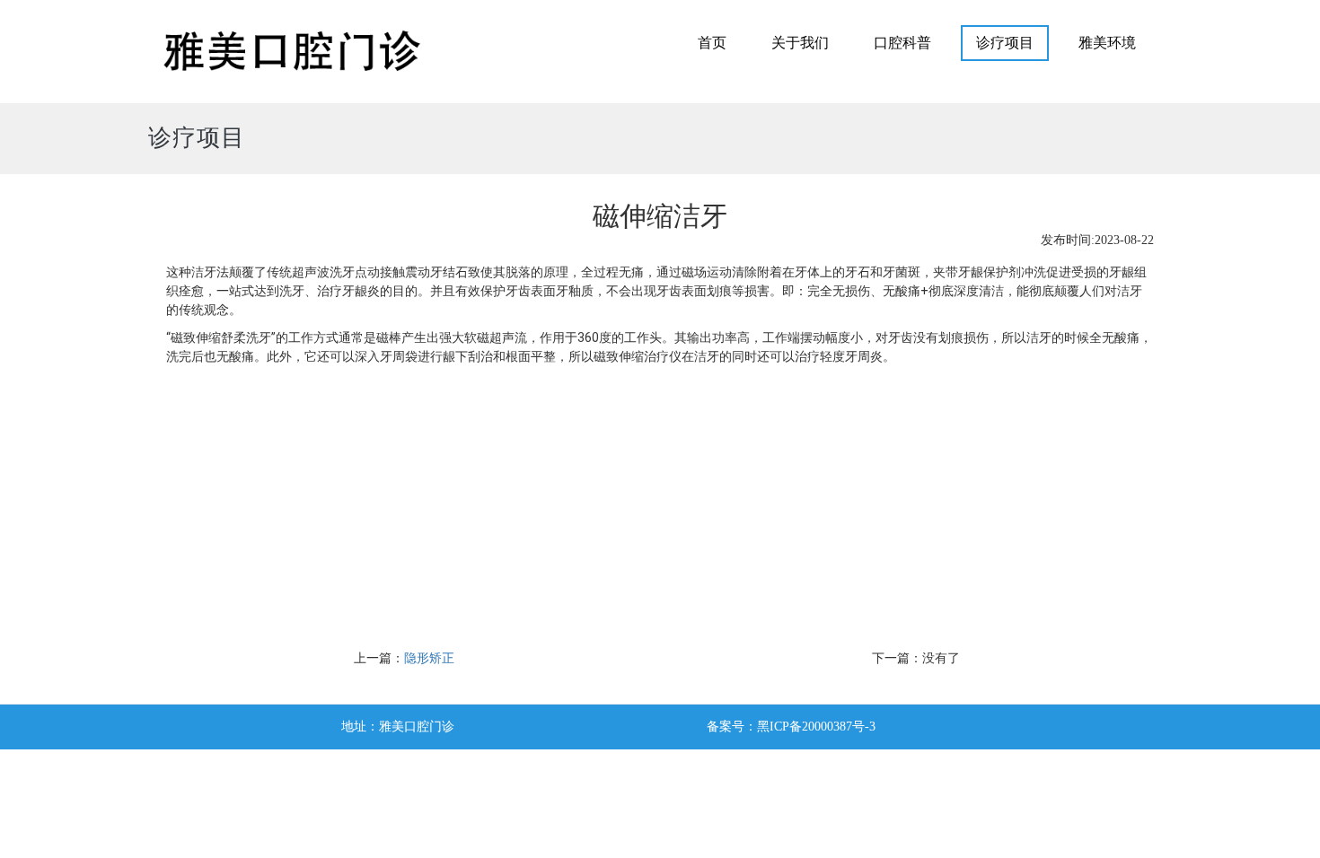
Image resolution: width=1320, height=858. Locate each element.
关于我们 (800, 42)
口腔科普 (902, 42)
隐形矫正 (429, 658)
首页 (712, 42)
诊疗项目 (1005, 42)
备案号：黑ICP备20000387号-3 (791, 726)
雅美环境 (1107, 42)
